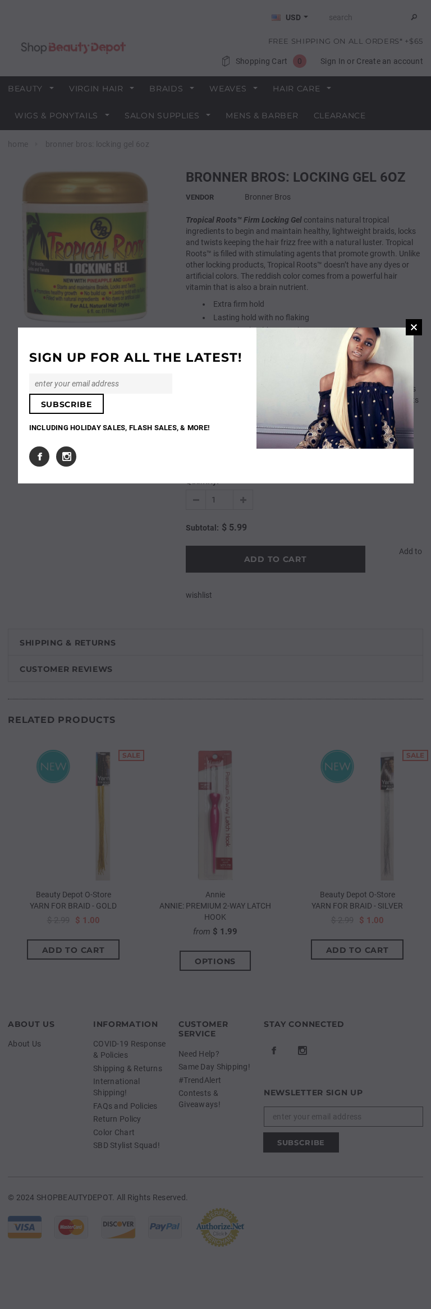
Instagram (66, 456)
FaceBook (39, 456)
